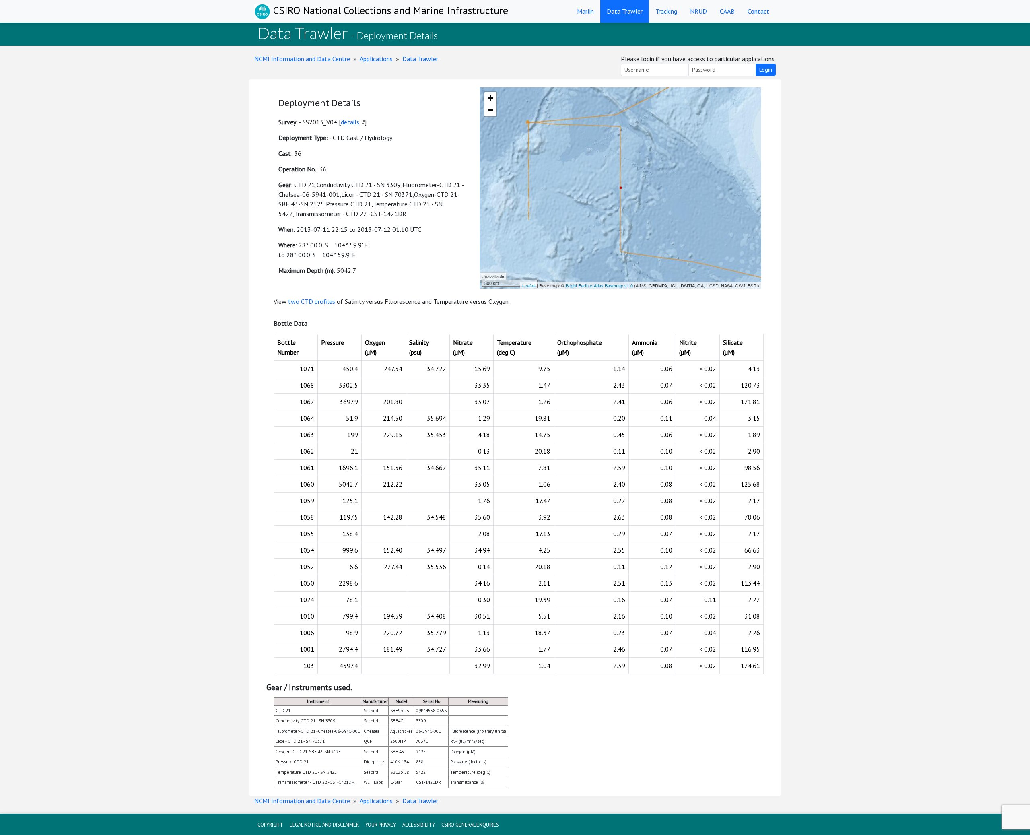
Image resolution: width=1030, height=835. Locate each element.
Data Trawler (625, 11)
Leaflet (529, 285)
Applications (376, 59)
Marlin (585, 11)
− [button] (490, 110)
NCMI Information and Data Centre (302, 59)
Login (765, 69)
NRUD (698, 11)
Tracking (666, 11)
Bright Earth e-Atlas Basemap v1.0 (599, 285)
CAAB (727, 11)
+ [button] (490, 98)
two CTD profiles (311, 301)
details (350, 122)
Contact (758, 11)
